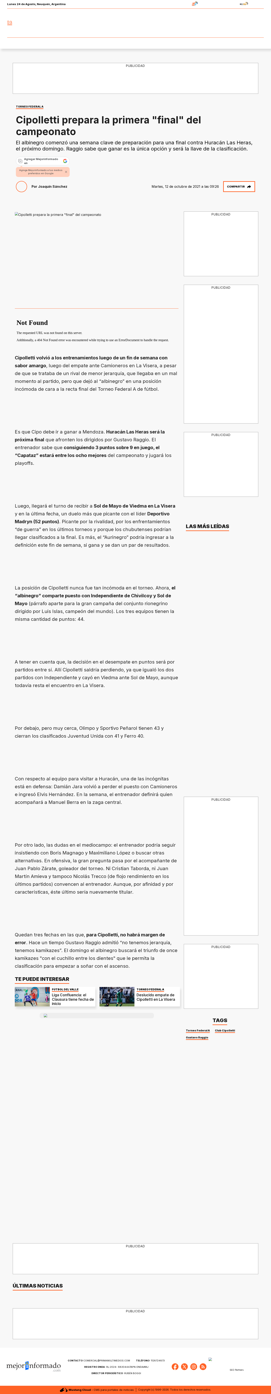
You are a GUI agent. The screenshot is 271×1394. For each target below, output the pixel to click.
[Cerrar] (66, 171)
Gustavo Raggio (197, 1037)
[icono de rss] (260, 23)
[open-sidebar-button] (9, 23)
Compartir (236, 186)
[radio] (181, 4)
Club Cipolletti (225, 1030)
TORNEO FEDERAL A (29, 106)
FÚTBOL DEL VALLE (65, 989)
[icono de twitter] (241, 23)
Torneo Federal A (198, 1030)
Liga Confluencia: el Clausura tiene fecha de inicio (73, 999)
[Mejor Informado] (135, 23)
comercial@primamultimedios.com (99, 1360)
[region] (135, 78)
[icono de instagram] (251, 23)
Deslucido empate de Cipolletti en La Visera (156, 997)
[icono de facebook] (232, 23)
